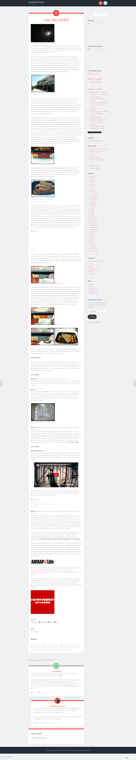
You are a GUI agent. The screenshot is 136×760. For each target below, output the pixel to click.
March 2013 (92, 217)
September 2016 (93, 176)
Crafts (91, 263)
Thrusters (66, 650)
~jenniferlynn (56, 671)
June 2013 (92, 210)
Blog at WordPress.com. (53, 750)
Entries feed (92, 288)
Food (91, 267)
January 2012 (93, 246)
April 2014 (92, 189)
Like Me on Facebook (95, 79)
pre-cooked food (52, 650)
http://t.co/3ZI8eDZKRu (98, 105)
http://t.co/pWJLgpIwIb (97, 122)
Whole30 (92, 274)
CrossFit (92, 265)
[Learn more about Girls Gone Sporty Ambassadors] (97, 167)
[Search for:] (97, 14)
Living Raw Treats (73, 647)
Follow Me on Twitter (95, 89)
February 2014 (93, 193)
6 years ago (96, 96)
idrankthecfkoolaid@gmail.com (95, 141)
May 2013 (92, 212)
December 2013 (93, 197)
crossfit (72, 645)
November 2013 (93, 199)
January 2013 (93, 221)
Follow (92, 317)
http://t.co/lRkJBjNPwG (98, 113)
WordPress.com (93, 292)
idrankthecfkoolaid (36, 2)
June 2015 (92, 180)
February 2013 (93, 219)
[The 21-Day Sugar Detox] (94, 74)
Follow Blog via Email (95, 300)
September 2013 (93, 204)
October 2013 (93, 202)
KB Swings (64, 647)
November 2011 (93, 251)
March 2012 (92, 242)
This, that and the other (95, 157)
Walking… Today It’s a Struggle (97, 159)
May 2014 (92, 187)
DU (35, 647)
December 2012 (93, 223)
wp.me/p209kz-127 (94, 128)
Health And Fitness (94, 269)
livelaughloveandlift (51, 645)
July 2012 (92, 234)
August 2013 (93, 206)
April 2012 (92, 240)
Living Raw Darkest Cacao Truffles (60, 218)
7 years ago (92, 107)
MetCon (33, 650)
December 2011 (93, 248)
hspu (59, 647)
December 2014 (93, 185)
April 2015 (92, 182)
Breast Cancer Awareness (96, 261)
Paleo (91, 271)
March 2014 (92, 191)
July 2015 (92, 178)
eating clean (41, 647)
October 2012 (93, 227)
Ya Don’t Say (93, 155)
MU (37, 650)
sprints (60, 650)
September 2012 (93, 229)
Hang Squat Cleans (51, 647)
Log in (91, 286)
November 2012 (93, 225)
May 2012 (92, 238)
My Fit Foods (42, 67)
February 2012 (93, 244)
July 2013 (92, 208)
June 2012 (92, 236)
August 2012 (93, 231)
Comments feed (93, 290)
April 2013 (92, 214)
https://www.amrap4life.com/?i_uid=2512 (43, 572)
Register (92, 284)
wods (72, 650)
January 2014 (93, 195)
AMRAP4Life (65, 645)
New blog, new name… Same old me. (98, 149)
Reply (34, 692)
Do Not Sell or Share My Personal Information (76, 750)
